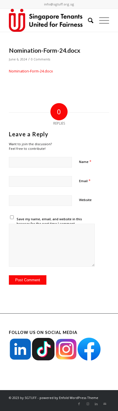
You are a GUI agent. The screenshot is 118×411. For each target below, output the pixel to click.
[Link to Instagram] (87, 404)
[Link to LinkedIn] (96, 404)
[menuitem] (87, 20)
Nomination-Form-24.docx (31, 71)
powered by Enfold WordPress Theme (69, 398)
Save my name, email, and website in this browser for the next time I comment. (49, 221)
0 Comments (40, 59)
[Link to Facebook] (79, 404)
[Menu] (101, 20)
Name (85, 161)
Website (85, 200)
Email (85, 180)
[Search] (87, 20)
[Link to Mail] (105, 404)
